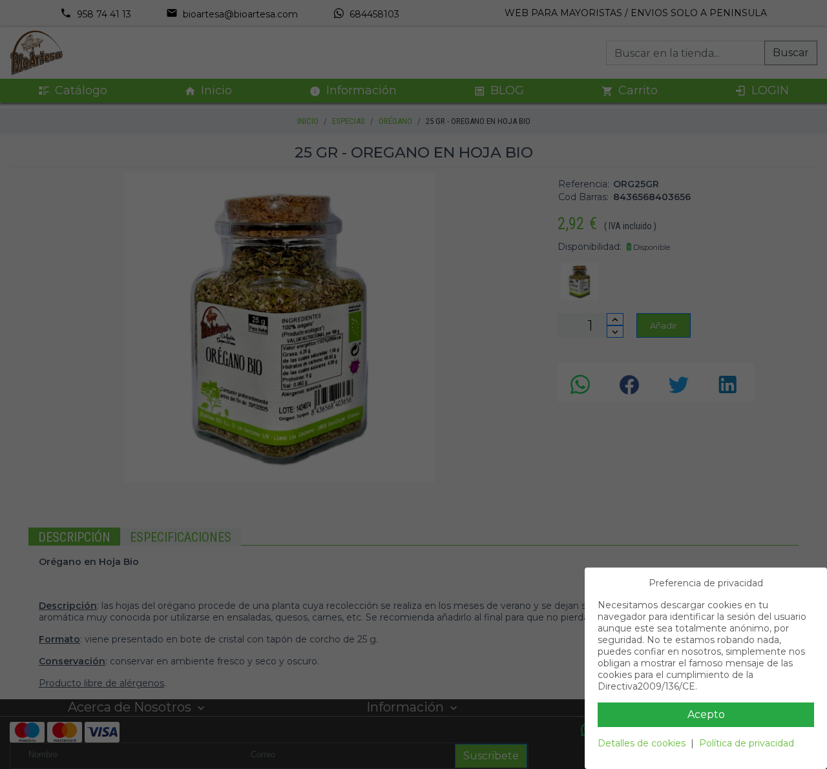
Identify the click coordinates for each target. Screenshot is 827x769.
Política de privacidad (746, 743)
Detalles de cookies (642, 743)
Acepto (706, 714)
